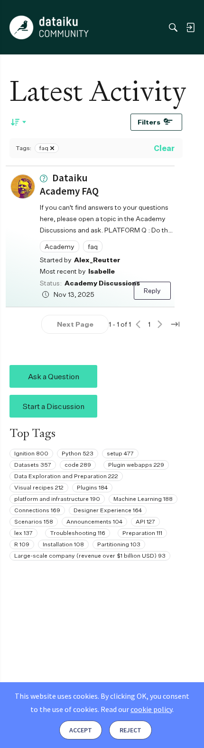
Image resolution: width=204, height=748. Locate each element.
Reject (130, 730)
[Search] (173, 27)
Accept (80, 730)
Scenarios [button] (33, 521)
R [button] (21, 544)
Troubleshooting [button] (77, 532)
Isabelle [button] (101, 271)
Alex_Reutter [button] (97, 260)
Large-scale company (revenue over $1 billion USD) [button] (90, 555)
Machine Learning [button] (143, 498)
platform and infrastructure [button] (57, 498)
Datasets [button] (32, 464)
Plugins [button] (92, 487)
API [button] (145, 521)
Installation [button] (63, 544)
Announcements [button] (94, 521)
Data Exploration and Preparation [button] (66, 476)
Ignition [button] (31, 453)
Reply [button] (152, 290)
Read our (136, 709)
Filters (149, 122)
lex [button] (23, 532)
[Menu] (18, 27)
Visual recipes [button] (39, 487)
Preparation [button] (142, 532)
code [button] (78, 464)
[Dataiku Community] (49, 27)
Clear (164, 148)
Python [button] (77, 453)
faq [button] (93, 246)
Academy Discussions (102, 283)
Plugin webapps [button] (136, 464)
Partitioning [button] (118, 544)
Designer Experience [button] (108, 510)
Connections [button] (37, 510)
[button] (22, 186)
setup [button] (120, 453)
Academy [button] (59, 246)
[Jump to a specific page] (175, 324)
